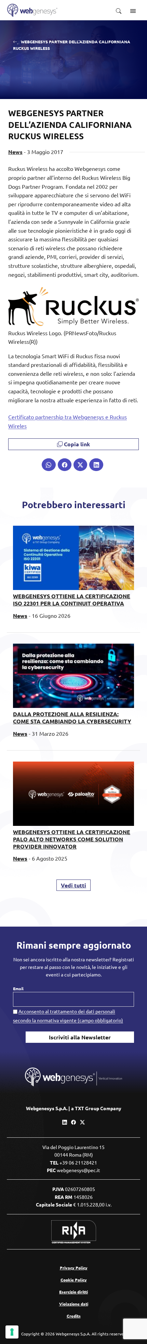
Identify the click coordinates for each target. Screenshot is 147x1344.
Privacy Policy (74, 1267)
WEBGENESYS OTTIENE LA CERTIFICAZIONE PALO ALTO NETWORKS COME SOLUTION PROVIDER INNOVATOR (71, 839)
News (15, 151)
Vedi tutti (73, 885)
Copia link (76, 444)
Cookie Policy (74, 1279)
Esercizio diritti (73, 1291)
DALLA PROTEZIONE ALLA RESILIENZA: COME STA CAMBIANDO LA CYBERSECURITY (72, 717)
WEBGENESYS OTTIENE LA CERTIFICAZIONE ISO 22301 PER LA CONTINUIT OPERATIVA (71, 599)
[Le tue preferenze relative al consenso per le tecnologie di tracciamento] (11, 1331)
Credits (74, 1316)
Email (18, 988)
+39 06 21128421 (78, 1162)
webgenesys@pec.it (78, 1170)
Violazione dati (73, 1304)
